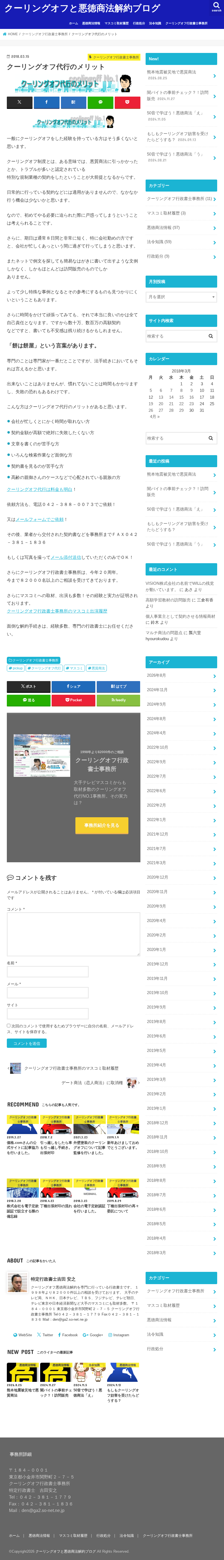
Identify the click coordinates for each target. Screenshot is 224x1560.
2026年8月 (156, 675)
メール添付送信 (66, 557)
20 (161, 404)
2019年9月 (156, 1007)
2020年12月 (157, 877)
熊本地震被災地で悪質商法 (171, 75)
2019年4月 (156, 1065)
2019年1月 (156, 1108)
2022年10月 (157, 747)
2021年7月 (156, 848)
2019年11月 (157, 978)
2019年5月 (156, 1050)
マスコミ (76, 668)
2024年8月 (156, 719)
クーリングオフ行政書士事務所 (187, 23)
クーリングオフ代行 (46, 668)
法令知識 (155, 23)
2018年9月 (156, 1166)
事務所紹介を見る (101, 825)
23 (191, 404)
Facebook (70, 1335)
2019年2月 (156, 1094)
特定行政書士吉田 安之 (53, 1278)
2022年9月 (156, 762)
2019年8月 (156, 1021)
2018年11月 (157, 1137)
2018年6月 (156, 1209)
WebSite (25, 1335)
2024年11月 (157, 690)
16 (191, 397)
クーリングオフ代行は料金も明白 (39, 489)
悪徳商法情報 (91, 23)
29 (181, 410)
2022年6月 (156, 791)
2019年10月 (157, 993)
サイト (12, 1005)
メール (14, 984)
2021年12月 (157, 834)
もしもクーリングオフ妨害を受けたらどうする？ (177, 137)
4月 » (155, 416)
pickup (18, 668)
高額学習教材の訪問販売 (168, 600)
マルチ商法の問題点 (164, 633)
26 (151, 410)
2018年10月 (157, 1151)
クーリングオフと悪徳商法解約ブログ (82, 7)
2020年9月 (156, 906)
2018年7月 (156, 1195)
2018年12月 (157, 1123)
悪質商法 (98, 668)
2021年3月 (156, 863)
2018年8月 (156, 1180)
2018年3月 (156, 1253)
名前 (12, 963)
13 (161, 397)
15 (181, 397)
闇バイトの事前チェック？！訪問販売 (177, 95)
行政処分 (139, 23)
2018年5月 (156, 1224)
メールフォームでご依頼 (40, 519)
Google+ (96, 1335)
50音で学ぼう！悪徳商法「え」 (176, 116)
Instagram (121, 1335)
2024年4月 (156, 733)
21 (171, 404)
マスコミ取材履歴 (117, 23)
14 (171, 397)
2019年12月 (157, 964)
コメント (16, 909)
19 (151, 404)
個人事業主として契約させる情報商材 (180, 616)
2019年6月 (156, 1036)
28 (171, 410)
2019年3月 (156, 1079)
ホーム (73, 23)
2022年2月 (156, 805)
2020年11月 (157, 892)
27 (161, 410)
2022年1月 (156, 820)
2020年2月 (156, 935)
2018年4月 (156, 1238)
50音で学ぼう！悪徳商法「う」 (176, 157)
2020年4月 (156, 920)
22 (181, 404)
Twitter (48, 1335)
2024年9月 (156, 704)
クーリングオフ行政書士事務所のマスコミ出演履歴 (57, 611)
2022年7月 (156, 776)
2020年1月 (156, 949)
